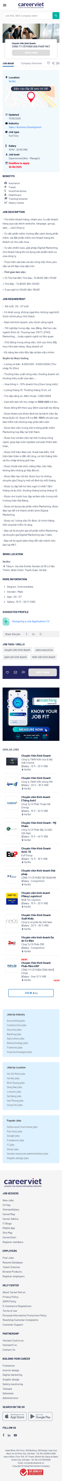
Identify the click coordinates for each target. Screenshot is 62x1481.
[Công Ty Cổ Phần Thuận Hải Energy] (12, 803)
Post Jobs (8, 1257)
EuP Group (27, 855)
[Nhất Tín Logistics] (12, 898)
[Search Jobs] (56, 15)
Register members (13, 1242)
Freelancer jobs (15, 1140)
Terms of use (10, 1310)
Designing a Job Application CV (31, 621)
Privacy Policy (10, 1296)
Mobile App (9, 1227)
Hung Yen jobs (15, 1104)
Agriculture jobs (15, 1038)
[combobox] (28, 15)
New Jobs (8, 1200)
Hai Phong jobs (15, 1100)
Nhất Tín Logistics (31, 899)
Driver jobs (13, 1149)
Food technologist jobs (19, 1051)
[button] (48, 63)
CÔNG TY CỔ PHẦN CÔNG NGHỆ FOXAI (37, 971)
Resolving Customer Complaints (20, 1319)
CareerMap (9, 1214)
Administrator (10, 1397)
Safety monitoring (13, 1384)
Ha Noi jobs (13, 1078)
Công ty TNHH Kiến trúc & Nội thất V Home (37, 761)
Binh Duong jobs (16, 1082)
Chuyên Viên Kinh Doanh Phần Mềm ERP (36, 964)
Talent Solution (11, 1267)
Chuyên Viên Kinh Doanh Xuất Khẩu (36, 916)
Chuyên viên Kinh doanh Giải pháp (38, 872)
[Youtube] (15, 1435)
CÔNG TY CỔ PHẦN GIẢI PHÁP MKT (31, 46)
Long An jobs (14, 1091)
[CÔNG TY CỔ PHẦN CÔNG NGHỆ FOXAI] (12, 965)
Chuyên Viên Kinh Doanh (36, 755)
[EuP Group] (12, 854)
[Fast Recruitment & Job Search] (31, 4)
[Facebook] (3, 1435)
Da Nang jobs (14, 1096)
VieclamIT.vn (10, 1345)
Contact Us (9, 1349)
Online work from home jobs (22, 1126)
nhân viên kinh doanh (43, 656)
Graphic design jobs (18, 1158)
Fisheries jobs (14, 1047)
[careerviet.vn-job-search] (15, 1416)
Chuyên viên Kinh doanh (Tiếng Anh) (35, 798)
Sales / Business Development (25, 127)
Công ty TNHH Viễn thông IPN (37, 781)
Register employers (13, 1276)
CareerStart (9, 1237)
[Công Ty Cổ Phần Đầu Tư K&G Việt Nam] (12, 828)
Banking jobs (14, 1034)
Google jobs (13, 1135)
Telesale (7, 1388)
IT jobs (10, 1144)
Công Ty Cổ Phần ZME (32, 944)
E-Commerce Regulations (17, 1306)
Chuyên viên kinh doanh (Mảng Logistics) (35, 894)
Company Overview (31, 63)
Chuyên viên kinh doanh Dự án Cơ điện (37, 939)
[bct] (31, 1471)
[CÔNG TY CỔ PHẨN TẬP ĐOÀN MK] (12, 876)
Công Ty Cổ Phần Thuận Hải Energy (35, 806)
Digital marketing (12, 1374)
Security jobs (14, 1029)
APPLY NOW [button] (31, 52)
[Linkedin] (9, 1435)
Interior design (11, 1370)
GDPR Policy (9, 1301)
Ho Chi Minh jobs (16, 1073)
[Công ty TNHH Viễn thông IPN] (12, 784)
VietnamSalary (11, 1209)
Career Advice (10, 1218)
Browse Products (12, 1271)
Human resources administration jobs (27, 1153)
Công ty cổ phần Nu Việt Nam (36, 922)
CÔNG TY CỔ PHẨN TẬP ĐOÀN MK (38, 877)
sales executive (44, 649)
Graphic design (11, 1379)
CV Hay (7, 1204)
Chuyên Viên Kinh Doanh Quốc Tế (36, 850)
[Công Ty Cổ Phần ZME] (12, 943)
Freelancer (9, 1365)
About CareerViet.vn (14, 1292)
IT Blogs (7, 1223)
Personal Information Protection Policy (24, 1315)
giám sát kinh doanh (15, 656)
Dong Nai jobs (14, 1087)
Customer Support (13, 1324)
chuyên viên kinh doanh (17, 649)
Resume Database (13, 1262)
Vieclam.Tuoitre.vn (13, 1340)
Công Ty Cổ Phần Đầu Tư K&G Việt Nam (36, 831)
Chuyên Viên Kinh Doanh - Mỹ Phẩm (38, 824)
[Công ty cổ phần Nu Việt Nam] (12, 921)
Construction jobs (16, 1025)
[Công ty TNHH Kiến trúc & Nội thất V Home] (12, 761)
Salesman (8, 1393)
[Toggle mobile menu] (5, 5)
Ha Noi (12, 81)
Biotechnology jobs (17, 1042)
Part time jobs (14, 1131)
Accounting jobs (16, 1020)
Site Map (7, 1232)
